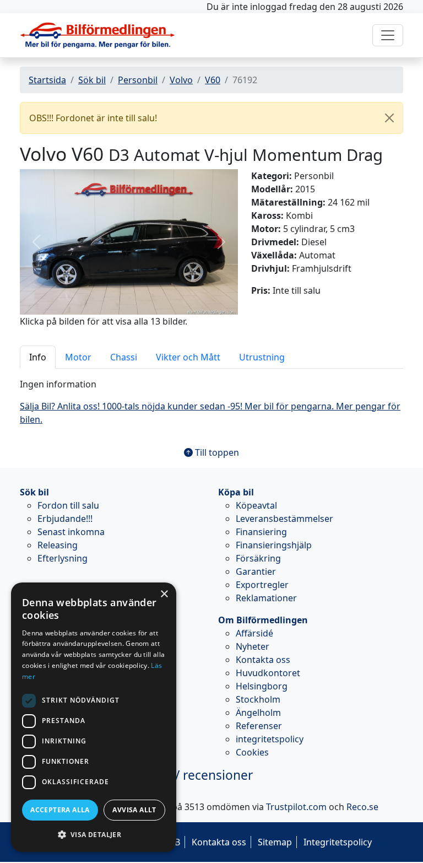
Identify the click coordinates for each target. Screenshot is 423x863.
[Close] (389, 118)
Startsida (47, 80)
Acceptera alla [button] (60, 810)
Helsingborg (262, 686)
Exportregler (262, 585)
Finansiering (261, 532)
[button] (36, 241)
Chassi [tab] (123, 357)
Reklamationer (266, 598)
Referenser (259, 726)
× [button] (164, 594)
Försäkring (258, 558)
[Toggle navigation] (387, 35)
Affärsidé (254, 633)
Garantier (256, 571)
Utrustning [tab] (262, 357)
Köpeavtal (256, 505)
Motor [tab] (78, 357)
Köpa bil (236, 492)
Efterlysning (62, 558)
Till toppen (216, 452)
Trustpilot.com (296, 807)
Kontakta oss (263, 660)
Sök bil (92, 80)
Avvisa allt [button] (134, 810)
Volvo (181, 80)
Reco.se (362, 807)
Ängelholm (258, 712)
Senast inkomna (71, 532)
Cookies (252, 752)
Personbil (138, 80)
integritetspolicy (269, 739)
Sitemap (275, 842)
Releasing (57, 545)
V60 (212, 80)
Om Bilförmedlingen (263, 620)
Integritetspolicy (337, 842)
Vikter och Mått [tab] (188, 357)
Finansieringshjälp (274, 545)
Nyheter (252, 646)
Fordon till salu (68, 505)
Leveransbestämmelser (284, 519)
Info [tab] (37, 357)
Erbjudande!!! (65, 519)
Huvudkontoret (268, 673)
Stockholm (258, 699)
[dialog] (93, 717)
